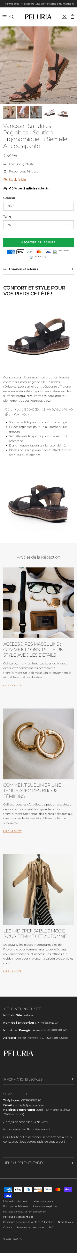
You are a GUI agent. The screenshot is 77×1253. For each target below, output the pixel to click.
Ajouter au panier (38, 242)
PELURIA (17, 1238)
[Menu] (4, 16)
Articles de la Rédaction (38, 557)
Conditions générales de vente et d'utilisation (28, 1222)
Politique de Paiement (16, 1206)
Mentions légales (43, 1201)
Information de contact (16, 1201)
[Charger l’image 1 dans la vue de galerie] (38, 65)
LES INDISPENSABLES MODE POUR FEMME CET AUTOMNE (35, 933)
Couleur (9, 198)
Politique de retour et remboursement (24, 1211)
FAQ (50, 1227)
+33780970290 (31, 1100)
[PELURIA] (38, 17)
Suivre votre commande (30, 1227)
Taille (7, 216)
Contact (7, 1227)
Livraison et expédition (45, 1206)
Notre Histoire (66, 1222)
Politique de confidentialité (18, 1216)
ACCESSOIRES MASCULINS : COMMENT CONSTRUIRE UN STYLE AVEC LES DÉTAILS (33, 649)
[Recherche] (13, 16)
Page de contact (39, 1129)
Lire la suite (12, 685)
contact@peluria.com (28, 1105)
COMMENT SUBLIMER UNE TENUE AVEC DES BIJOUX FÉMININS (32, 790)
